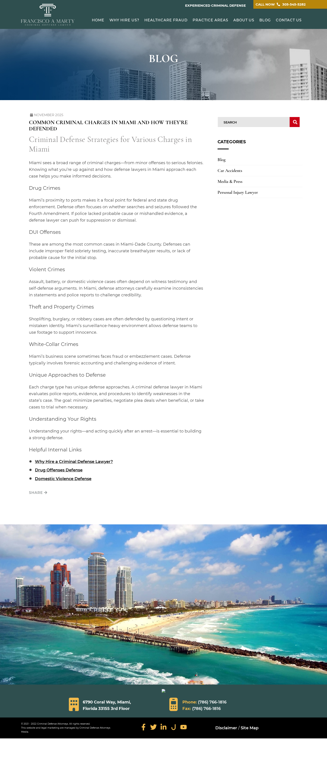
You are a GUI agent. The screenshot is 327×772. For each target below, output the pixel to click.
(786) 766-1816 (212, 702)
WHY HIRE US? (124, 20)
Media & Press (230, 181)
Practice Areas (210, 20)
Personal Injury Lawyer (238, 192)
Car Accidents (230, 170)
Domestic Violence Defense (63, 478)
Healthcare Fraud (166, 20)
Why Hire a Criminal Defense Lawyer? (74, 461)
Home (98, 20)
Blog (265, 20)
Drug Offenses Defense (59, 470)
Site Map (249, 728)
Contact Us (289, 20)
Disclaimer (226, 728)
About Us (243, 20)
